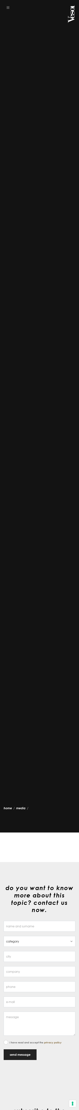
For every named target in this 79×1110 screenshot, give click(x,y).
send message (20, 1054)
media (21, 808)
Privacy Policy (53, 1042)
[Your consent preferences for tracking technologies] (72, 1103)
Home (8, 808)
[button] (8, 7)
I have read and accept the (36, 1042)
